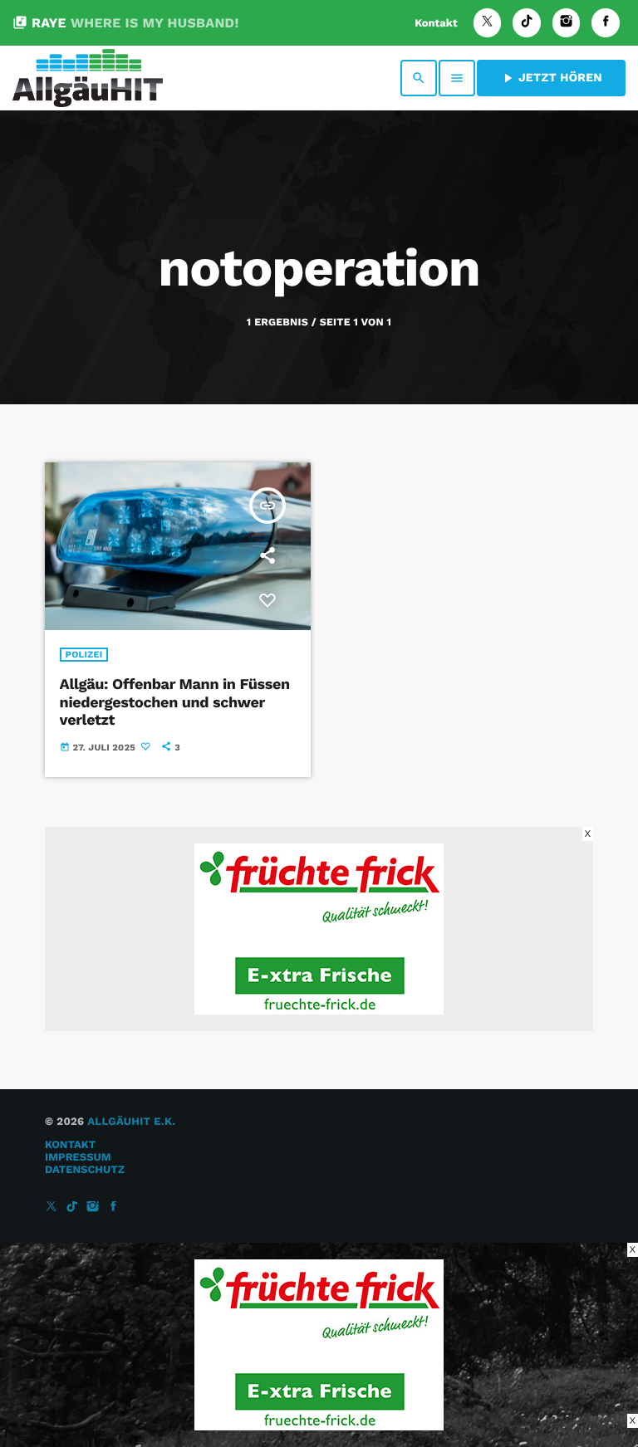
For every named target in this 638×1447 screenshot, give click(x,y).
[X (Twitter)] (488, 22)
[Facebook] (605, 22)
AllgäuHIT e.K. (131, 1122)
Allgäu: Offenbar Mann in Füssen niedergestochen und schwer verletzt (175, 702)
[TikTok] (527, 22)
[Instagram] (566, 22)
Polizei (84, 654)
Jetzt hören (551, 78)
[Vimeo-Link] (87, 78)
